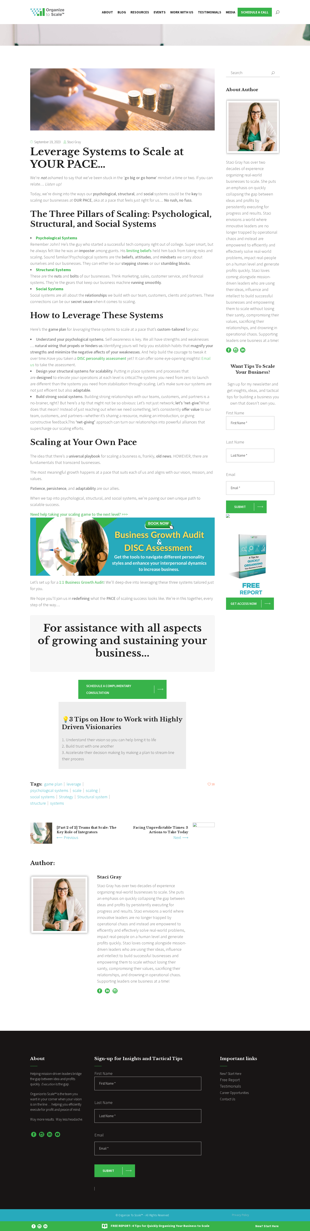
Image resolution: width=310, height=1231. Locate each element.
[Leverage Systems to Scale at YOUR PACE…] (59, 904)
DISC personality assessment (102, 358)
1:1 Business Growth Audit (81, 582)
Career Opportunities (234, 1093)
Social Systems (49, 288)
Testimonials (230, 1086)
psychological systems (49, 790)
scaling (92, 790)
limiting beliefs (139, 250)
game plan (53, 784)
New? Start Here (267, 1226)
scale (77, 790)
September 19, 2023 (47, 142)
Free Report (230, 1079)
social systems (42, 796)
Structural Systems (53, 269)
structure (38, 803)
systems (57, 803)
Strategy (66, 796)
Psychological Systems (56, 237)
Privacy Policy (240, 1215)
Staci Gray (74, 142)
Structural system (92, 796)
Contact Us (227, 1099)
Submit (240, 507)
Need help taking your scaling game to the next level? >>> (79, 514)
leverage (73, 784)
